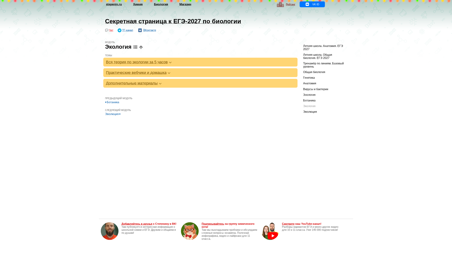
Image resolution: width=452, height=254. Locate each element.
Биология (161, 4)
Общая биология (314, 72)
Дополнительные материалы (132, 83)
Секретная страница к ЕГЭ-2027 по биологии (173, 21)
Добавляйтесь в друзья (136, 223)
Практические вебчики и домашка (136, 72)
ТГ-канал (127, 30)
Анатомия (309, 83)
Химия (138, 4)
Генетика (309, 77)
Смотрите (288, 223)
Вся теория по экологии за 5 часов (137, 62)
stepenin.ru (114, 4)
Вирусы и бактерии (315, 89)
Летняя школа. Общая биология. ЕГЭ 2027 (317, 56)
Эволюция (112, 114)
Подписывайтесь (213, 223)
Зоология (309, 94)
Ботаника (112, 102)
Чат (111, 30)
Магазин (185, 4)
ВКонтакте (149, 30)
